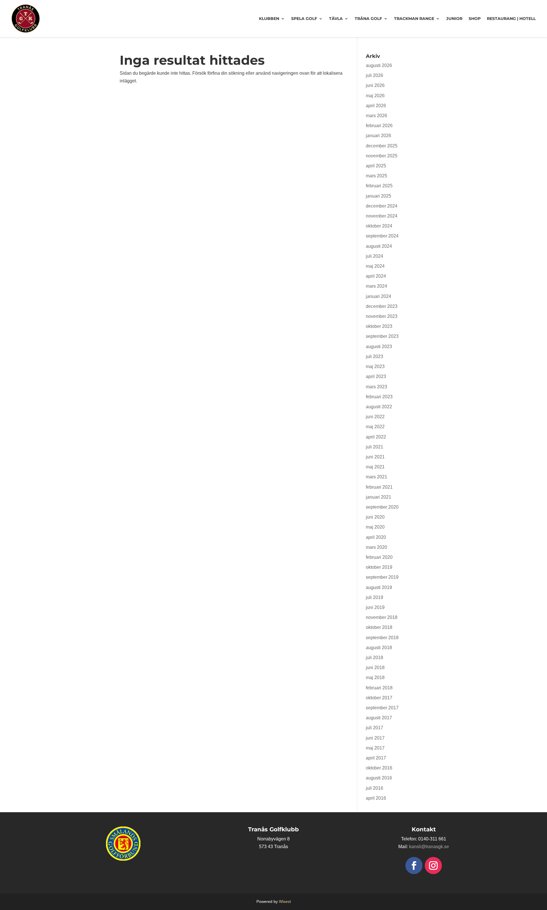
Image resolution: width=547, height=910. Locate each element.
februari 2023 (379, 396)
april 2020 (376, 537)
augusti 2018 (379, 647)
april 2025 (376, 165)
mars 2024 (376, 286)
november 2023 (381, 316)
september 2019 (382, 577)
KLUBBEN (269, 18)
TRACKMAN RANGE (414, 18)
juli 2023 (374, 356)
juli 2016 (374, 788)
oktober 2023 (379, 326)
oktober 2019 (379, 567)
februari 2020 (379, 557)
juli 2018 (374, 657)
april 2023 (376, 376)
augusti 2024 (379, 246)
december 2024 (381, 206)
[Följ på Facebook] (414, 865)
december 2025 (381, 145)
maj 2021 (375, 466)
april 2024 (376, 276)
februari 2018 (379, 687)
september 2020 (382, 507)
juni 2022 (375, 416)
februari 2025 (379, 185)
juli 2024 (374, 256)
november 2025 (381, 155)
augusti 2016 (379, 777)
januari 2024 (378, 296)
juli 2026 (374, 75)
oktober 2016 (379, 767)
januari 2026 (378, 135)
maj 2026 (375, 95)
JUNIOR (454, 18)
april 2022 (376, 436)
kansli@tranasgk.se (429, 846)
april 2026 (376, 105)
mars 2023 (376, 386)
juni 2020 (375, 517)
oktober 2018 (379, 627)
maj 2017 (375, 748)
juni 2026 (375, 85)
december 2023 (381, 306)
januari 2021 (378, 497)
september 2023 (382, 336)
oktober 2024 (379, 226)
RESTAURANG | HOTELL (511, 18)
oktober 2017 (379, 697)
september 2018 (382, 637)
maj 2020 (375, 527)
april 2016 (376, 798)
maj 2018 (375, 677)
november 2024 (381, 216)
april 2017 (376, 757)
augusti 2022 (379, 406)
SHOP (475, 18)
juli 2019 (374, 597)
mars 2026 (376, 115)
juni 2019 (375, 607)
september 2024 (382, 235)
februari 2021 (379, 487)
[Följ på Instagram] (433, 865)
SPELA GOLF (304, 18)
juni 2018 (375, 667)
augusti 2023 (379, 346)
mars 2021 (376, 476)
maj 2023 (375, 366)
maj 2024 (375, 266)
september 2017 (382, 707)
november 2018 (381, 617)
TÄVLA (336, 18)
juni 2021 (375, 456)
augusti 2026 (379, 65)
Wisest (285, 901)
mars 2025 (376, 175)
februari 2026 (379, 125)
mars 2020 (376, 547)
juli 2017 (374, 727)
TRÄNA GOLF (368, 18)
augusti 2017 (379, 717)
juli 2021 (374, 446)
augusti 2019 (379, 587)
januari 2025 (378, 196)
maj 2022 (375, 426)
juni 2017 (375, 738)
